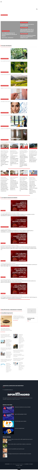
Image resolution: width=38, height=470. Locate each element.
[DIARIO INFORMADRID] (19, 5)
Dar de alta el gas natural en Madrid (20, 421)
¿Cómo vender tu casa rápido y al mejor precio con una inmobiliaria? (4, 151)
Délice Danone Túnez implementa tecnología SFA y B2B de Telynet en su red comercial (6, 349)
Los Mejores (3, 210)
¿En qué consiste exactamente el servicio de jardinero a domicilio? (11, 74)
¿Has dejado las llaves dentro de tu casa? (7, 101)
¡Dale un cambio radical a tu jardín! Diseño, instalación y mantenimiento (19, 444)
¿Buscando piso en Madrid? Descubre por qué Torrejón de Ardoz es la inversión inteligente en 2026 (14, 152)
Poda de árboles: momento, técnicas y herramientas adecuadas (5, 178)
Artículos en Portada (24, 22)
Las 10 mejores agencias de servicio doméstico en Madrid (10, 212)
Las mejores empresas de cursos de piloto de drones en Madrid (9, 34)
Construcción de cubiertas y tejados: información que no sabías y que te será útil (33, 179)
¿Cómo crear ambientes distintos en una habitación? (14, 178)
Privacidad (17, 465)
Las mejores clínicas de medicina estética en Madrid (27, 25)
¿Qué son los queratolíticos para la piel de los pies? (16, 448)
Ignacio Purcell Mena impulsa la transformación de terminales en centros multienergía (18, 351)
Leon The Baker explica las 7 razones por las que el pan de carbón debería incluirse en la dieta (6, 329)
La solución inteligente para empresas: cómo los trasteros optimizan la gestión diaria (24, 152)
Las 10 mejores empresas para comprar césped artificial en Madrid (11, 279)
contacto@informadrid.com (8, 389)
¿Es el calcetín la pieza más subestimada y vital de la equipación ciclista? (33, 151)
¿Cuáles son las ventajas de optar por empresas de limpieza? (10, 128)
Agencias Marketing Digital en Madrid (21, 414)
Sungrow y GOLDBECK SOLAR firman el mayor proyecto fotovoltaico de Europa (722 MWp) (6, 360)
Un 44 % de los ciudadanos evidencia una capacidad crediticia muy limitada (18, 355)
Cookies (21, 465)
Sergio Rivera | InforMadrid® (7, 37)
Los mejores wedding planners (5, 229)
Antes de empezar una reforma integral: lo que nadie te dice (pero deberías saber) (23, 179)
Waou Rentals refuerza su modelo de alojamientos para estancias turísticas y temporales (18, 359)
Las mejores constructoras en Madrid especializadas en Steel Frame (11, 295)
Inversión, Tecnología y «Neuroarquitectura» (8, 142)
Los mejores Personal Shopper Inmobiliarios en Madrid (9, 245)
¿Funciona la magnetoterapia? (19, 428)
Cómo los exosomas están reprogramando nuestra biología (10, 115)
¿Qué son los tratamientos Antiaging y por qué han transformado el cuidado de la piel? (28, 36)
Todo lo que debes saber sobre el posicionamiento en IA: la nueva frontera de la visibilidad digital (27, 30)
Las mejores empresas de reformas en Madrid (8, 263)
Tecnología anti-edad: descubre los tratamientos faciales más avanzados (19, 453)
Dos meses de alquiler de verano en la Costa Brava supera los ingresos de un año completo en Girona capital (9, 342)
